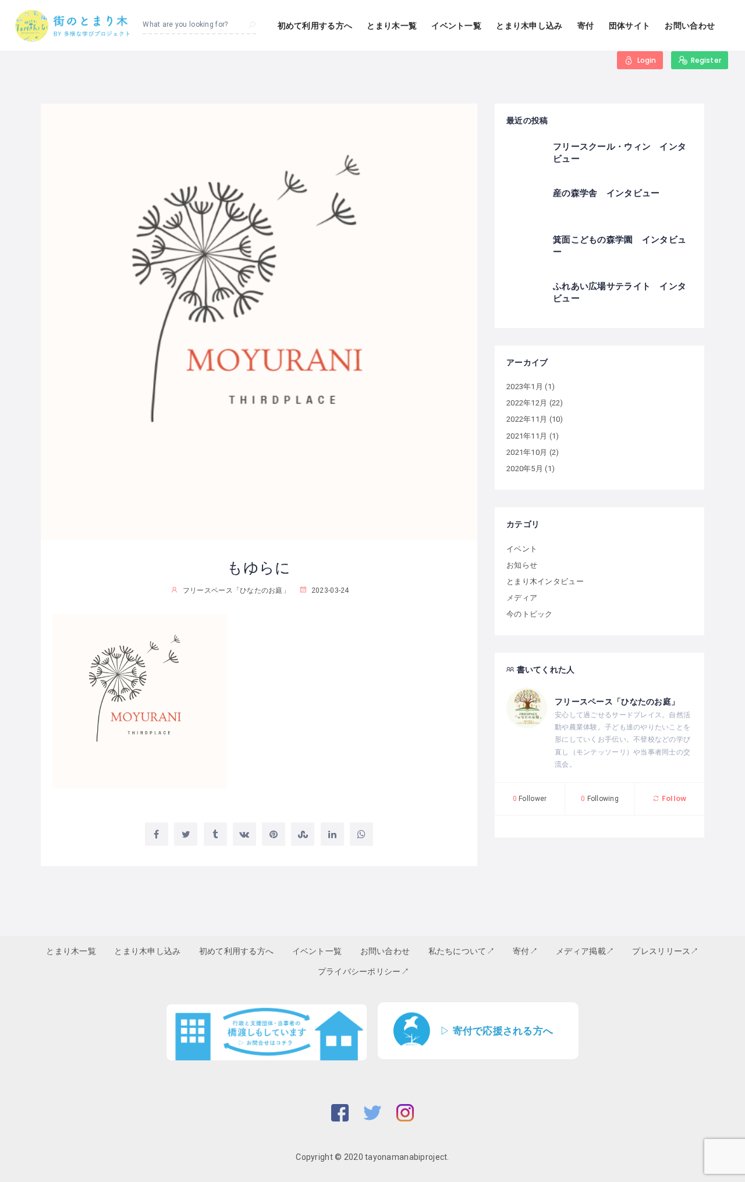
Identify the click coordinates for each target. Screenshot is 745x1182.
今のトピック (529, 614)
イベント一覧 (456, 25)
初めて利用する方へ (315, 25)
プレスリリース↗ (665, 951)
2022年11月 (526, 419)
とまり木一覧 (392, 25)
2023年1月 (524, 386)
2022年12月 (526, 402)
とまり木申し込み (529, 25)
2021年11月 (526, 436)
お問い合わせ (690, 25)
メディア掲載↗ (585, 951)
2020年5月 (524, 468)
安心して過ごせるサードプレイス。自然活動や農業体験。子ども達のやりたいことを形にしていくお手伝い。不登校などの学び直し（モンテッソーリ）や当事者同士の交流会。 (622, 739)
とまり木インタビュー (545, 581)
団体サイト (629, 25)
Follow (673, 798)
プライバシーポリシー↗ (363, 971)
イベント (521, 548)
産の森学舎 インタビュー (606, 193)
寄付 (585, 25)
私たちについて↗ (461, 951)
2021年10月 (526, 452)
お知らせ (521, 565)
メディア (521, 597)
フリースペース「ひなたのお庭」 (617, 701)
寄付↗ (525, 951)
